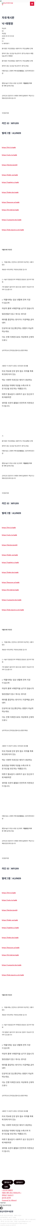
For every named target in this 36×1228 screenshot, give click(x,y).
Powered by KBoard (9, 1200)
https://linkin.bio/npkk (10, 192)
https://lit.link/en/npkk (10, 210)
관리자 (13, 1225)
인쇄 (6, 1186)
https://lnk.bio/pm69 (9, 165)
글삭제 (8, 1198)
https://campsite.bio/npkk (11, 220)
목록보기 (4, 1195)
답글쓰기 (10, 1195)
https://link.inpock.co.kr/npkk (13, 230)
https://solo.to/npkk (9, 155)
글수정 (4, 1198)
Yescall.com (9, 1225)
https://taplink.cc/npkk (10, 182)
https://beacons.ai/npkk (10, 202)
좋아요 (7, 1182)
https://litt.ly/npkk (9, 147)
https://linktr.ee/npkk (10, 175)
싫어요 (19, 1182)
